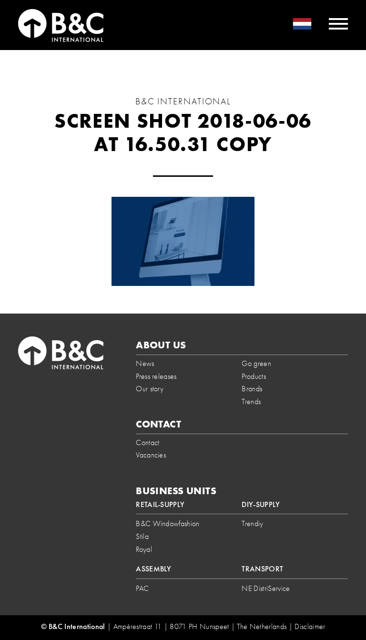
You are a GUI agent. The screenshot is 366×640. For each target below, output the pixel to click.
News (145, 363)
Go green (256, 363)
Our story (149, 389)
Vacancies (151, 455)
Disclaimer (310, 626)
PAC (142, 588)
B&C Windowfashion (167, 523)
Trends (251, 401)
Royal (144, 549)
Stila (142, 536)
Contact (147, 442)
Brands (252, 389)
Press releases (156, 376)
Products (254, 376)
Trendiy (252, 523)
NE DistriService (266, 588)
